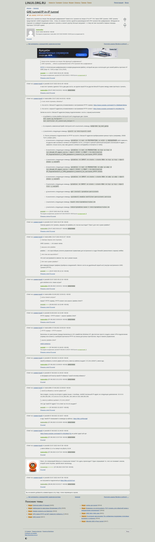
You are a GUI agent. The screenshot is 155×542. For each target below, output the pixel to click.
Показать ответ (45, 78)
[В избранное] (125, 19)
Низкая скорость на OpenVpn (42, 511)
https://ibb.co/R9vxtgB (80, 418)
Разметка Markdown (48, 531)
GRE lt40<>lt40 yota (92, 513)
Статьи (65, 3)
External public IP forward (41, 505)
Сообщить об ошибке (31, 533)
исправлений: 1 (82, 349)
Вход (127, 3)
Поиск (89, 3)
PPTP (42, 67)
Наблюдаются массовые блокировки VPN (47, 508)
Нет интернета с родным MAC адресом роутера (44, 44)
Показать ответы (45, 216)
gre (30, 15)
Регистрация (118, 3)
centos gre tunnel (91, 505)
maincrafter (39, 29)
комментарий (37, 83)
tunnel (34, 15)
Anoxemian (44, 467)
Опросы (77, 3)
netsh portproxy (45, 344)
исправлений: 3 (82, 75)
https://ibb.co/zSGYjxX (67, 480)
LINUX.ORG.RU (35, 3)
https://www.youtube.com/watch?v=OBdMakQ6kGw (110, 105)
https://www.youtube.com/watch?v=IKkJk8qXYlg (108, 109)
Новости (52, 3)
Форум (71, 3)
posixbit (42, 73)
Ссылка (29, 39)
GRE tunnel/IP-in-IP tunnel (43, 11)
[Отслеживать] (125, 24)
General (36, 8)
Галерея (59, 3)
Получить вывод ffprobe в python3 (115, 44)
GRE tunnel (36, 517)
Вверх (128, 531)
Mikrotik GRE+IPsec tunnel (94, 521)
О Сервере (28, 531)
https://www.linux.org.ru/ (31, 535)
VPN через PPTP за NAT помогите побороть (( (48, 514)
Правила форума (36, 531)
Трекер (83, 3)
